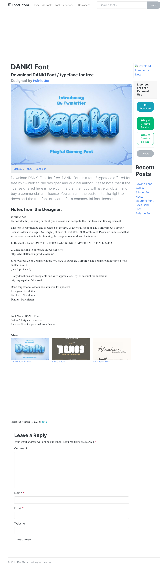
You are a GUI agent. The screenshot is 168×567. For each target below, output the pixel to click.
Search (153, 5)
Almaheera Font (101, 361)
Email (19, 508)
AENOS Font (58, 361)
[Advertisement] (84, 35)
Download (145, 108)
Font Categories (64, 5)
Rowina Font (144, 184)
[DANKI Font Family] (30, 349)
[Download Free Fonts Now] (145, 70)
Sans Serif (41, 168)
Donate (145, 153)
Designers (84, 5)
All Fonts (47, 5)
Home (36, 5)
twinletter (41, 80)
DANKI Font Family (21, 361)
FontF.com (20, 5)
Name (19, 493)
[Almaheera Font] (112, 349)
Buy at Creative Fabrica (145, 123)
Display (17, 168)
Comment (20, 448)
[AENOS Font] (71, 349)
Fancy (28, 168)
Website (19, 523)
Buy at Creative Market (145, 138)
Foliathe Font (144, 213)
